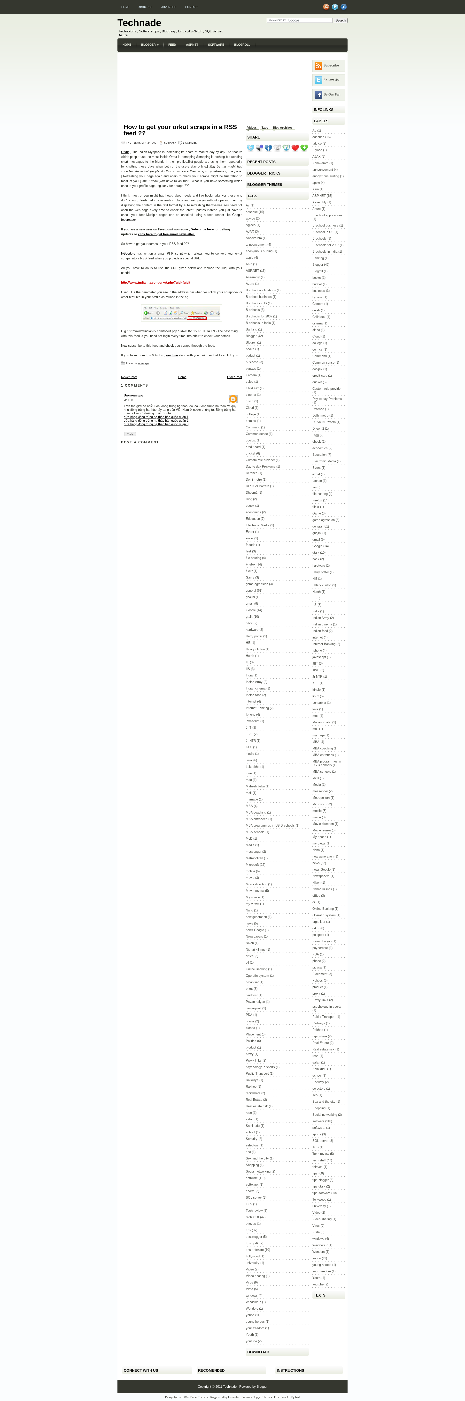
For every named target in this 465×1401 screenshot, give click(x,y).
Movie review (255, 891)
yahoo (250, 1315)
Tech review (254, 1210)
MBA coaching (256, 812)
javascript (252, 721)
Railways (252, 1080)
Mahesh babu (255, 786)
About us (145, 7)
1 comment (191, 142)
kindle (250, 754)
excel (249, 538)
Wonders (252, 1308)
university (252, 1263)
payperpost (253, 1008)
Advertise (168, 7)
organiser (252, 982)
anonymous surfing (259, 251)
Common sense (257, 434)
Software (216, 44)
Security (251, 1139)
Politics (251, 1041)
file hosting (253, 558)
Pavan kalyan (255, 1002)
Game (250, 577)
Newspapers (254, 936)
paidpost (252, 995)
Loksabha (252, 767)
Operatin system (257, 975)
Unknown (130, 395)
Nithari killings (255, 949)
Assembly (253, 277)
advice (250, 218)
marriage (252, 799)
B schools (253, 310)
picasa (250, 1028)
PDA (249, 1015)
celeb (249, 381)
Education (253, 519)
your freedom (255, 1328)
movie (250, 878)
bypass (251, 368)
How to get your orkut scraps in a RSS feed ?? (180, 130)
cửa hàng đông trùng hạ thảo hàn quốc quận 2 (156, 420)
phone (250, 1021)
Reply (130, 434)
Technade (139, 22)
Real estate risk (257, 1106)
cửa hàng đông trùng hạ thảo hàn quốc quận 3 (156, 424)
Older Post (234, 377)
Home (125, 7)
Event (250, 532)
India (249, 675)
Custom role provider (260, 460)
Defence (251, 473)
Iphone (250, 714)
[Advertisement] (232, 55)
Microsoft (252, 864)
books (250, 349)
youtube (251, 1341)
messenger (253, 851)
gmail (249, 603)
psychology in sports (260, 1067)
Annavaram (254, 238)
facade (250, 545)
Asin (249, 264)
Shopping (252, 1165)
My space (253, 897)
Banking (251, 329)
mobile (250, 871)
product (251, 1047)
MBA (249, 806)
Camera (251, 375)
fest (248, 551)
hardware (252, 629)
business (252, 362)
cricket (250, 453)
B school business (259, 297)
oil (247, 962)
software (252, 1178)
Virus (249, 1282)
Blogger (150, 44)
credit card (253, 447)
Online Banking (256, 969)
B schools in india (258, 323)
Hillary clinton (255, 649)
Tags (265, 127)
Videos (252, 127)
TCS (249, 1204)
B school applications (261, 290)
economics (253, 512)
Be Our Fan (332, 94)
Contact (191, 7)
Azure (250, 284)
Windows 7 (253, 1302)
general (251, 590)
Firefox (251, 564)
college (251, 414)
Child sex (252, 388)
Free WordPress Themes (193, 1397)
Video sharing (255, 1276)
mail (249, 793)
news (249, 923)
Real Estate (254, 1099)
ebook (250, 505)
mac (249, 780)
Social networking (258, 1171)
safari (250, 1119)
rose (249, 1113)
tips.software (255, 1250)
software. (252, 1184)
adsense (252, 212)
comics (251, 421)
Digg (249, 499)
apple (249, 257)
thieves (251, 1223)
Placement (253, 1034)
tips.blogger (254, 1237)
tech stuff (252, 1217)
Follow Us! (332, 80)
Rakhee (251, 1086)
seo (248, 1152)
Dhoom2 (251, 492)
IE (247, 662)
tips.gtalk (252, 1243)
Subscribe (331, 65)
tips (147, 363)
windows (252, 1295)
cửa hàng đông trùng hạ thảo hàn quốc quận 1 (156, 417)
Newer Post (129, 377)
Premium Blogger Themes (256, 1397)
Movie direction (256, 884)
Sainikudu (253, 1126)
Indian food (253, 695)
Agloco (251, 225)
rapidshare (253, 1093)
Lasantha (233, 1397)
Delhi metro (254, 479)
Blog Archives (283, 127)
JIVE (249, 734)
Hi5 (248, 643)
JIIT (248, 727)
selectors (252, 1145)
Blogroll (242, 44)
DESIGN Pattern (257, 486)
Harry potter (254, 636)
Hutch (250, 656)
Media (250, 845)
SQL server (254, 1197)
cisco (249, 401)
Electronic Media (257, 525)
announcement (256, 244)
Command (253, 427)
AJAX (250, 231)
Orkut (125, 152)
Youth (250, 1334)
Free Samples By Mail (287, 1397)
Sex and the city (257, 1158)
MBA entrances (256, 819)
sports (250, 1191)
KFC (249, 747)
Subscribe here (202, 229)
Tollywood (253, 1256)
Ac (248, 205)
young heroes (255, 1321)
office (250, 956)
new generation (256, 917)
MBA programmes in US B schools (270, 825)
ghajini (250, 597)
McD (249, 838)
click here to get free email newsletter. (166, 234)
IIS (248, 669)
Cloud (250, 408)
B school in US (256, 303)
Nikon (250, 943)
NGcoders (128, 253)
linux (249, 760)
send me (172, 355)
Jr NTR (251, 740)
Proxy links (254, 1060)
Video (250, 1269)
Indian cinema (255, 688)
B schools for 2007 (259, 316)
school (250, 1132)
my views (252, 904)
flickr (249, 571)
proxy (250, 1054)
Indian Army (254, 682)
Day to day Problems (260, 466)
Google (251, 610)
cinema (251, 394)
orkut (141, 363)
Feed (172, 44)
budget (250, 355)
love (249, 773)
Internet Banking (257, 708)
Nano (249, 910)
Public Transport (257, 1073)
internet (251, 701)
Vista (249, 1289)
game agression (257, 584)
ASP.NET (192, 44)
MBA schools (255, 832)
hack (249, 623)
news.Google (255, 930)
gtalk (249, 616)
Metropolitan (254, 858)
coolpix (251, 440)
